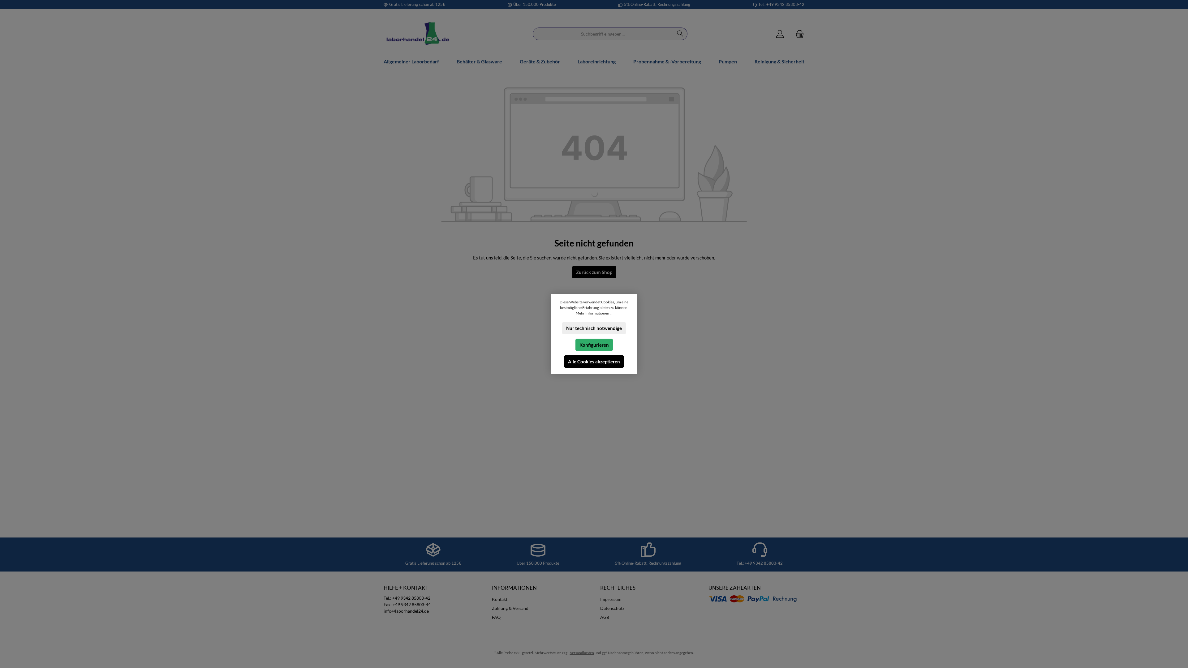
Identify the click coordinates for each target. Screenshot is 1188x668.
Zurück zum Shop (594, 272)
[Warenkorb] (797, 34)
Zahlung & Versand (510, 608)
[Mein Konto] (780, 34)
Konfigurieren (594, 345)
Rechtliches (617, 587)
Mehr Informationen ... (594, 313)
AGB (604, 617)
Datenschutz (612, 608)
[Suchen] (680, 34)
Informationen (514, 587)
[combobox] (603, 34)
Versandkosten (582, 652)
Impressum (611, 599)
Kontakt (499, 599)
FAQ (496, 617)
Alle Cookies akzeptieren (594, 361)
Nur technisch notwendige (594, 328)
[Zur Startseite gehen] (418, 34)
